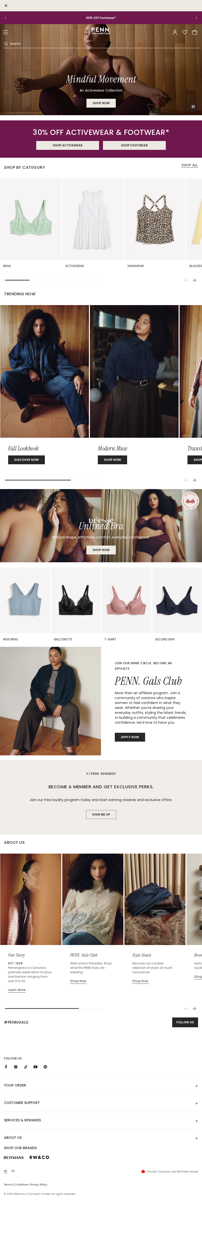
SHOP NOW (101, 103)
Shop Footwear (134, 145)
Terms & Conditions (16, 1184)
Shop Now (101, 550)
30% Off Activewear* (101, 18)
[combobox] (104, 44)
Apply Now (130, 737)
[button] (5, 32)
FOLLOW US (185, 1022)
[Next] (194, 280)
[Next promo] (193, 17)
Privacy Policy (38, 1184)
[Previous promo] (9, 17)
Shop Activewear (68, 145)
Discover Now (26, 460)
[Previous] (186, 280)
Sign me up (101, 814)
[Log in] (174, 32)
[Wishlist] (184, 32)
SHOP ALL (190, 165)
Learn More (17, 990)
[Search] (6, 44)
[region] (101, 17)
